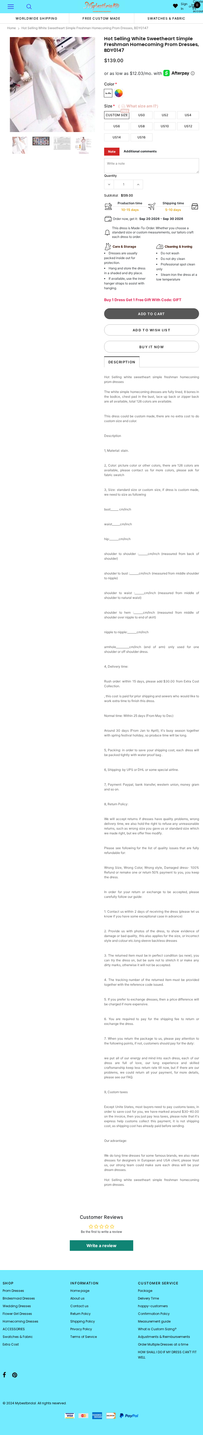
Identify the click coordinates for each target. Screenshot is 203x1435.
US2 (165, 115)
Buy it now (151, 347)
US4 (188, 115)
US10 (165, 126)
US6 (116, 126)
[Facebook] (4, 1375)
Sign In (184, 6)
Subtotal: (111, 195)
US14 (117, 137)
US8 (141, 126)
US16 (141, 137)
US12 (188, 126)
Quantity (110, 176)
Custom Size (117, 115)
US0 (141, 115)
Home (11, 28)
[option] (36, 18)
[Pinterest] (14, 1375)
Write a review (101, 1245)
